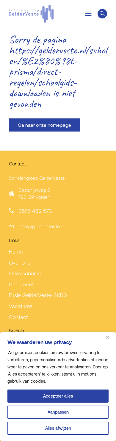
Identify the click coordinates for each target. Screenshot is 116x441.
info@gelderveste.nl (41, 226)
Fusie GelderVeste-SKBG (38, 295)
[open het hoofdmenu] (88, 13)
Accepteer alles (58, 395)
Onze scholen (25, 273)
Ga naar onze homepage (44, 125)
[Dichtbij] (109, 337)
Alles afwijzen (58, 428)
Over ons (19, 262)
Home (16, 251)
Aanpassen (58, 412)
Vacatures (20, 306)
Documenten (24, 284)
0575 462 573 (35, 210)
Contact (18, 317)
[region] (58, 386)
